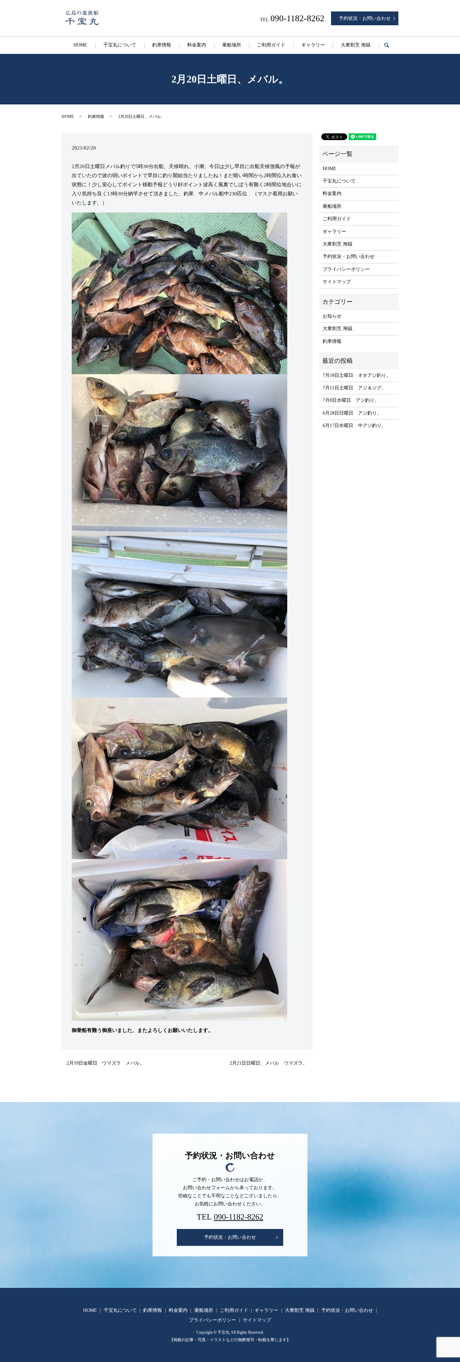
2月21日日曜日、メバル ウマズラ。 (268, 1063)
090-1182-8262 (238, 1216)
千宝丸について (119, 44)
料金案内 (196, 44)
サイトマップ (337, 281)
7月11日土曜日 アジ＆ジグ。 (354, 387)
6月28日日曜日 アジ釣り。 (352, 413)
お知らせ (332, 316)
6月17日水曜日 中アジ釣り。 (354, 425)
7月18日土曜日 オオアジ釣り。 (357, 375)
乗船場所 (231, 44)
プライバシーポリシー (346, 269)
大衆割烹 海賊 (355, 44)
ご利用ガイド (271, 44)
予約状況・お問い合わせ (365, 18)
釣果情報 (161, 44)
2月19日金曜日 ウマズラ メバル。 (105, 1063)
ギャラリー (313, 44)
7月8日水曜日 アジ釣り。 (351, 400)
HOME (80, 44)
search (391, 45)
